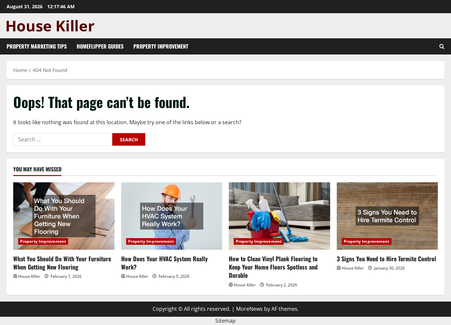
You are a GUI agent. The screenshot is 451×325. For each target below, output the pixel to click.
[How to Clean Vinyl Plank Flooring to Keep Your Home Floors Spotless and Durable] (279, 216)
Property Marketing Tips (37, 46)
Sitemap (225, 320)
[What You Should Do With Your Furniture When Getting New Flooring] (64, 216)
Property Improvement (160, 46)
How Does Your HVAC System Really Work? (164, 262)
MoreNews (249, 308)
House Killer (29, 276)
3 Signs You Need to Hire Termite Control (386, 258)
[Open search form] (441, 46)
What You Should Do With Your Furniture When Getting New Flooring (62, 262)
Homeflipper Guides (100, 46)
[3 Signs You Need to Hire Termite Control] (387, 216)
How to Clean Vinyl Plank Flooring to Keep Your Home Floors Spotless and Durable (273, 266)
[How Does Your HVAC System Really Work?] (172, 216)
